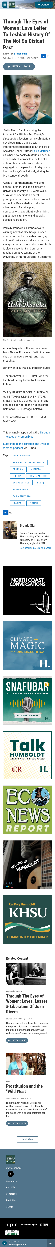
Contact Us (11, 1194)
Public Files (11, 1200)
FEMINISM (18, 469)
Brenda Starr (20, 53)
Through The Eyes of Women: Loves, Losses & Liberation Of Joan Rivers (27, 1003)
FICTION (34, 503)
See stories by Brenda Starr (35, 548)
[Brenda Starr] (10, 530)
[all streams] (51, 1243)
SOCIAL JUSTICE (21, 482)
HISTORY (17, 476)
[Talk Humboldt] (27, 755)
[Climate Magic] (27, 645)
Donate (45, 4)
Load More (27, 1139)
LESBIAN (17, 503)
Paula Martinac (41, 150)
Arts (8, 1081)
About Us (10, 1187)
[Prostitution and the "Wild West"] (26, 1064)
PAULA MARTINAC (22, 496)
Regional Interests (22, 455)
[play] (5, 1243)
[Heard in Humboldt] (27, 864)
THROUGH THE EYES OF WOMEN (28, 462)
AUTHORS (36, 469)
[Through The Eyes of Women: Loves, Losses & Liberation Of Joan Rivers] (26, 974)
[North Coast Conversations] (27, 590)
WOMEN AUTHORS (38, 476)
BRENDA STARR (20, 489)
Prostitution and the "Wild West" (24, 1088)
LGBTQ (40, 482)
